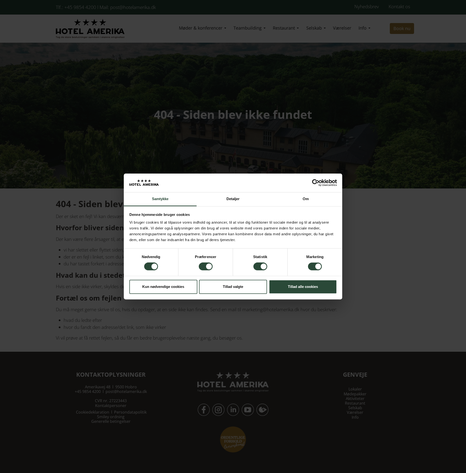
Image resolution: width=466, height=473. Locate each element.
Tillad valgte (233, 287)
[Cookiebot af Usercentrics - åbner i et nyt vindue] (315, 183)
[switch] (206, 266)
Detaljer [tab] (233, 199)
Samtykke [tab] (160, 199)
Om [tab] (306, 199)
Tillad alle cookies (303, 287)
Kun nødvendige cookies (163, 287)
